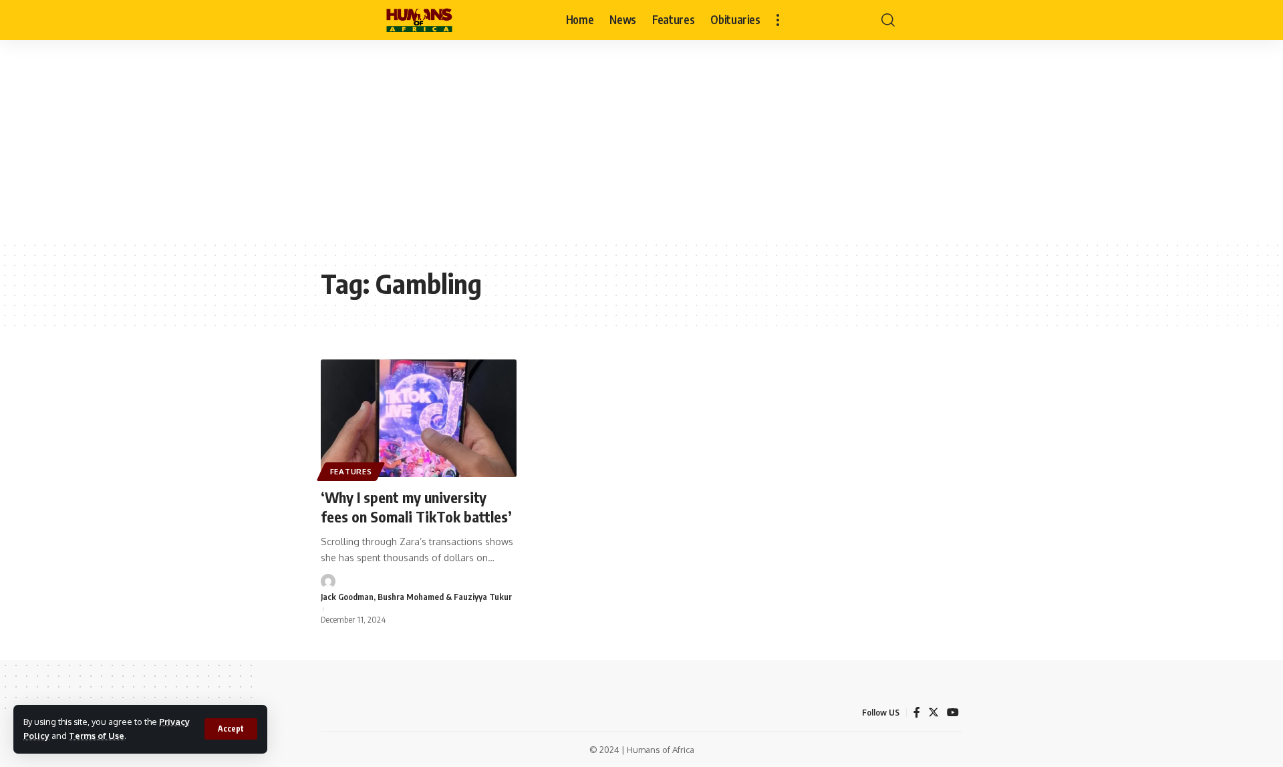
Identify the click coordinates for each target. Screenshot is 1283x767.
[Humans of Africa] (419, 20)
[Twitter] (933, 713)
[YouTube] (953, 713)
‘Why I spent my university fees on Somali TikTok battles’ (416, 507)
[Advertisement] (641, 140)
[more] (777, 20)
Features (351, 471)
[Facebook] (916, 713)
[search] (888, 20)
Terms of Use (96, 735)
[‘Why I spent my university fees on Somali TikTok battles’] (419, 418)
